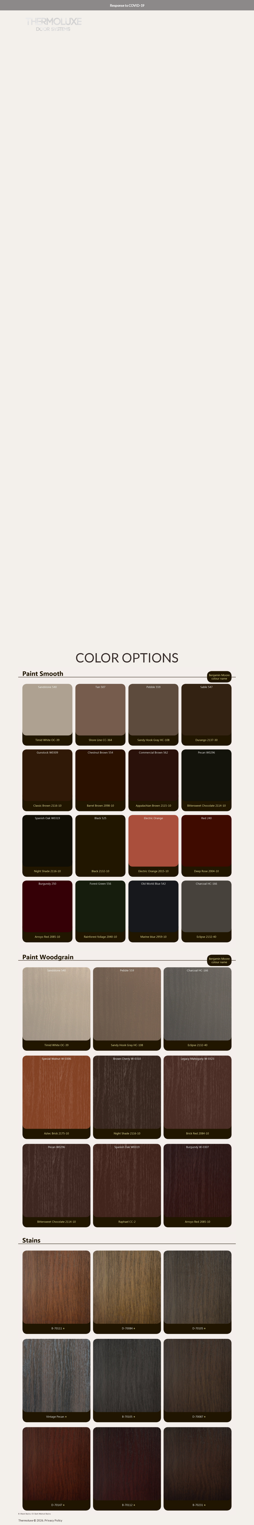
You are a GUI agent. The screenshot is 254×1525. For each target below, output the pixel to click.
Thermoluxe (25, 1520)
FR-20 (172, 410)
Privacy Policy (53, 1520)
